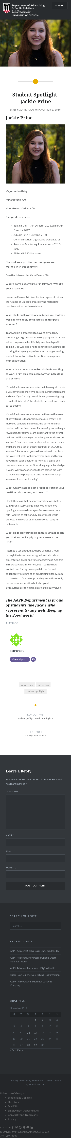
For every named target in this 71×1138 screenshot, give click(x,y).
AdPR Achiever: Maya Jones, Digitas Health (32, 968)
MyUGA (13, 1106)
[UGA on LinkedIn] (31, 1127)
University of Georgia (12, 1093)
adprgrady (26, 109)
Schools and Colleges (20, 1097)
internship (43, 685)
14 (28, 1032)
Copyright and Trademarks (23, 1114)
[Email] (33, 659)
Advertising (27, 685)
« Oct (13, 1050)
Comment (13, 791)
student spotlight (35, 691)
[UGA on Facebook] (13, 1127)
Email (10, 851)
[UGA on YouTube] (28, 1127)
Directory (13, 1101)
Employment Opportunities (23, 1110)
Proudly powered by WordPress (26, 1080)
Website (11, 867)
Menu (61, 5)
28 (28, 1045)
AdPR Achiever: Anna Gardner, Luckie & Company (31, 983)
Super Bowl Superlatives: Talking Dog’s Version (35, 975)
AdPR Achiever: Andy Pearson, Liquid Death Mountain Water (33, 959)
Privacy (12, 1119)
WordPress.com (37, 1084)
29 (35, 1045)
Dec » (20, 1050)
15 (35, 1032)
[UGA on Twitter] (17, 1127)
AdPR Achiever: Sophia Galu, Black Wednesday (34, 951)
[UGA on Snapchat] (24, 1127)
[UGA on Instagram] (20, 1127)
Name (10, 835)
